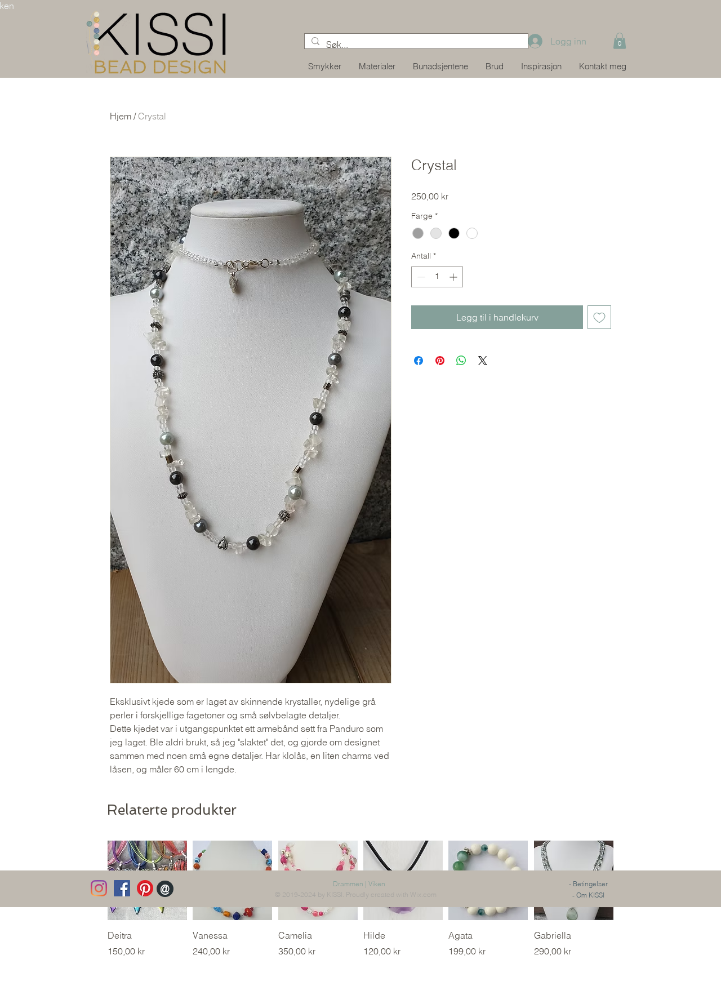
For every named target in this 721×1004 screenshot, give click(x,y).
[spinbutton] (437, 277)
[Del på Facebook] (418, 360)
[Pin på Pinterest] (440, 360)
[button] (619, 41)
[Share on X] (482, 360)
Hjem (120, 116)
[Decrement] (420, 277)
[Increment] (454, 277)
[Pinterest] (145, 888)
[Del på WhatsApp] (461, 360)
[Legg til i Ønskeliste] (599, 317)
